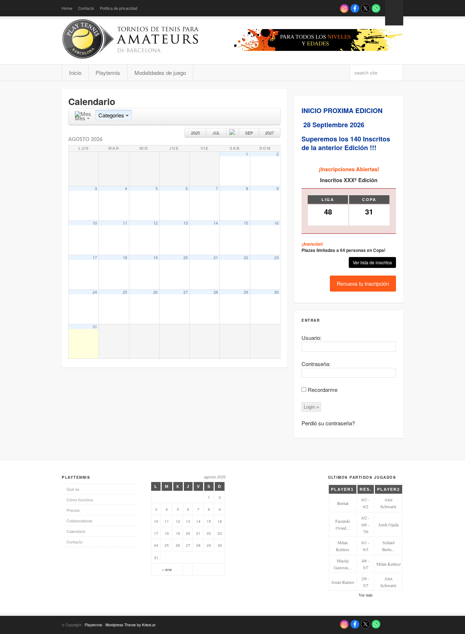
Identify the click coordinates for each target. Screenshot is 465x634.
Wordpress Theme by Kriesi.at (130, 624)
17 (95, 257)
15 (246, 223)
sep (249, 133)
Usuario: (312, 337)
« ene (167, 569)
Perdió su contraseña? (328, 423)
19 (155, 257)
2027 (269, 133)
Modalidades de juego (160, 72)
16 (276, 223)
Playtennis (108, 72)
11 (125, 223)
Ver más (366, 595)
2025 (195, 133)
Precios (73, 510)
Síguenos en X (365, 8)
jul (216, 133)
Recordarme (322, 389)
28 (216, 292)
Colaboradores (79, 520)
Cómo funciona (79, 499)
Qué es (73, 489)
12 (155, 223)
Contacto (86, 8)
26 (155, 292)
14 (216, 223)
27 (185, 292)
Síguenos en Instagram (344, 8)
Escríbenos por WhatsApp (376, 8)
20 (185, 257)
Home (67, 8)
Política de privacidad (118, 8)
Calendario (75, 531)
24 (95, 292)
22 (246, 257)
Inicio (75, 72)
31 (95, 326)
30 (276, 292)
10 (95, 223)
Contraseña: (316, 364)
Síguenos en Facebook (355, 8)
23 (276, 257)
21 (216, 257)
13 (185, 223)
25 (125, 292)
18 (125, 257)
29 (246, 292)
